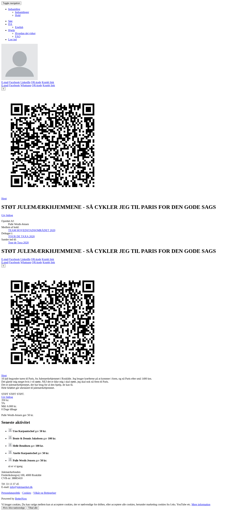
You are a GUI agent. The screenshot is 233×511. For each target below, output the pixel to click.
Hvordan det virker (25, 33)
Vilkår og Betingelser (44, 492)
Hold (17, 15)
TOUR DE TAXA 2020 (21, 236)
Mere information (201, 504)
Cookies (26, 492)
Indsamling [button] (14, 9)
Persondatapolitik (10, 492)
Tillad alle (33, 508)
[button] (10, 24)
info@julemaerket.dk (21, 487)
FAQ (17, 36)
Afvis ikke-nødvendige (14, 508)
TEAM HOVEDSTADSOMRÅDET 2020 (31, 230)
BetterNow (21, 498)
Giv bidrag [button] (7, 215)
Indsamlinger (22, 12)
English (19, 27)
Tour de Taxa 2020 (18, 242)
